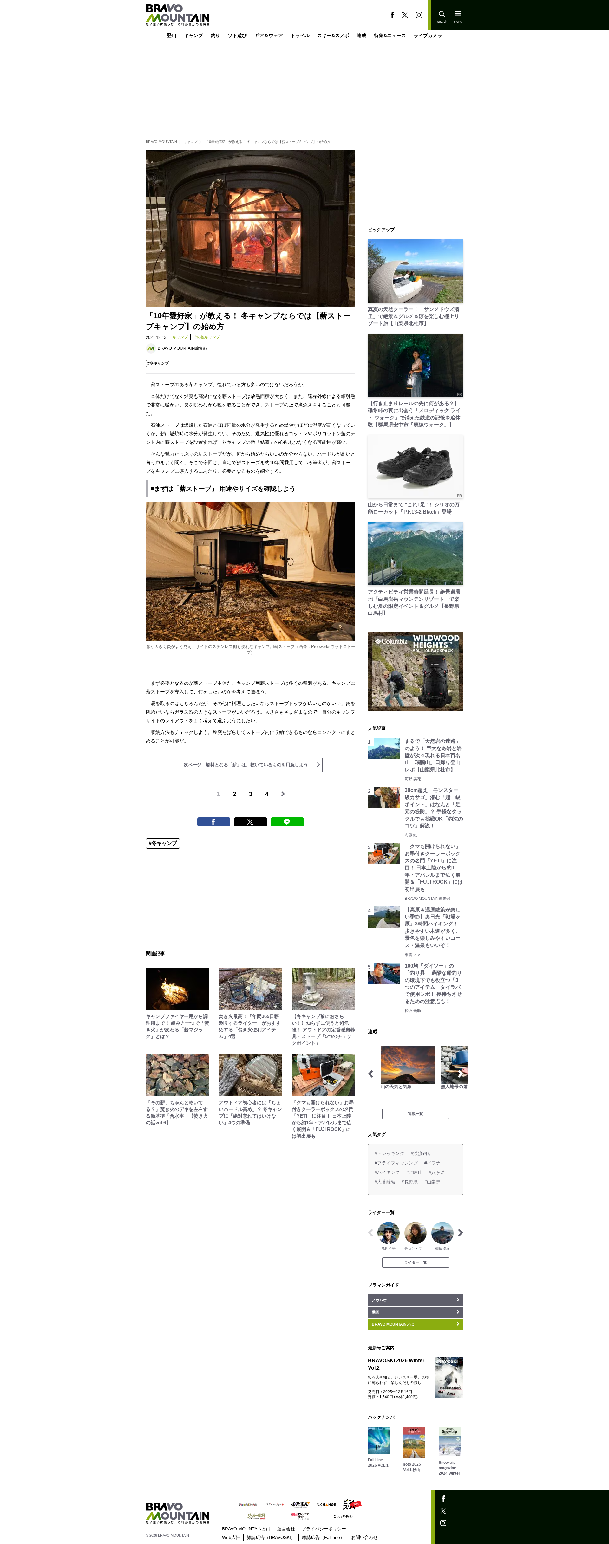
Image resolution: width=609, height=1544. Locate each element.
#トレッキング (389, 1153)
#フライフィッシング (396, 1162)
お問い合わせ (364, 1537)
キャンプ (193, 35)
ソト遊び (237, 35)
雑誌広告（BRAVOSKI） (271, 1537)
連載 (361, 35)
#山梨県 (432, 1181)
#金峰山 (414, 1172)
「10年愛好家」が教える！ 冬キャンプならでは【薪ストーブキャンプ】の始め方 (267, 142)
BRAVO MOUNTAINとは (246, 1528)
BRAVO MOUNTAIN (161, 142)
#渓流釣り (421, 1153)
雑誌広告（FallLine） (323, 1537)
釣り (215, 35)
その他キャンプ (206, 337)
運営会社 (286, 1528)
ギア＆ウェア (268, 35)
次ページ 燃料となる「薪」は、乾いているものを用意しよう (246, 764)
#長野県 (410, 1181)
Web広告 (231, 1537)
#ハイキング (387, 1172)
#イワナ (432, 1162)
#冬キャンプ (158, 363)
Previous (370, 1074)
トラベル (300, 35)
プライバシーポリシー (324, 1528)
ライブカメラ (428, 35)
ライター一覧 (415, 1262)
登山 (171, 35)
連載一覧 (415, 1114)
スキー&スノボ (333, 35)
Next (460, 1074)
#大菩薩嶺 (385, 1181)
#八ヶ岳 (437, 1172)
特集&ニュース (390, 35)
